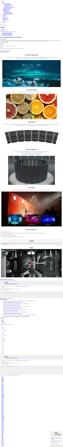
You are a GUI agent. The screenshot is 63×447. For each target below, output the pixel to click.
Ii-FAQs (3, 21)
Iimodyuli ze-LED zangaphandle (8, 13)
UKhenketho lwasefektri (6, 19)
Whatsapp (7, 50)
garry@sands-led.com (4, 335)
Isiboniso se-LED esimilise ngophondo (9, 7)
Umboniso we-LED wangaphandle (7, 8)
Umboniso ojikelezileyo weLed (8, 5)
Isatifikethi (4, 20)
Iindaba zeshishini (5, 17)
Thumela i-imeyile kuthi (3, 50)
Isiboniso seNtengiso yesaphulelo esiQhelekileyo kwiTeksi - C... (12, 307)
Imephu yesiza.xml (4, 323)
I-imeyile (9, 50)
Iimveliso (3, 2)
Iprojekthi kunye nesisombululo (5, 14)
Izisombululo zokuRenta (6, 9)
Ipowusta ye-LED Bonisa (6, 10)
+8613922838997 (4, 341)
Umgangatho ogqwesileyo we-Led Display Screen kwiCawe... (12, 313)
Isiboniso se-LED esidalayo (6, 3)
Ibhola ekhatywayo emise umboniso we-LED (10, 6)
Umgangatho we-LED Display (6, 11)
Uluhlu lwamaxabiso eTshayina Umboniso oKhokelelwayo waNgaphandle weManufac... (16, 316)
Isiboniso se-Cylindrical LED (8, 4)
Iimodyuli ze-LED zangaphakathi (8, 12)
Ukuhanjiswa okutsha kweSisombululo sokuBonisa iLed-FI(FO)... (13, 302)
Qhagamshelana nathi (4, 22)
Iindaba (2, 16)
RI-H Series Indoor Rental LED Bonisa (8, 279)
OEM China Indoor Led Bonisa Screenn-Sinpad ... (10, 310)
